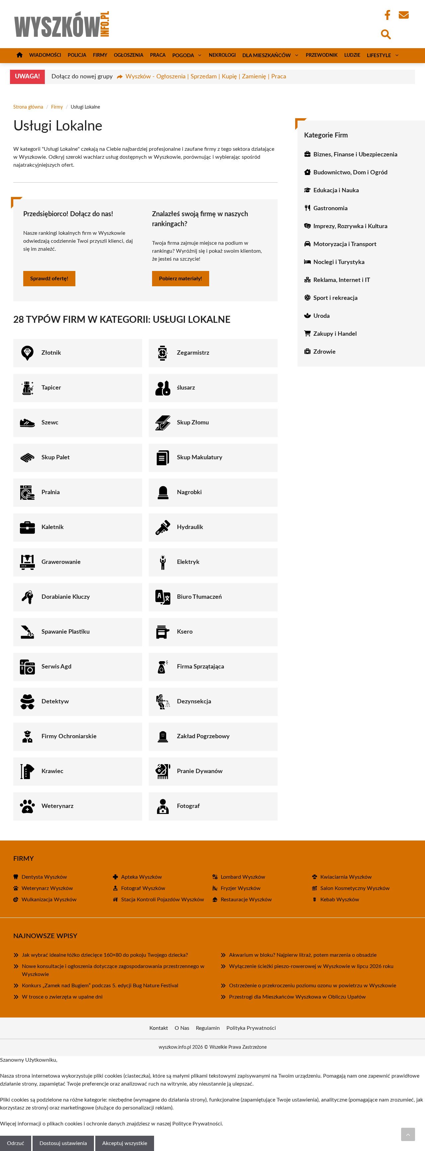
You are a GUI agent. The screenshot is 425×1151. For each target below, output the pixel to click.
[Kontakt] (403, 15)
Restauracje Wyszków (246, 899)
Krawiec (52, 771)
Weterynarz (57, 806)
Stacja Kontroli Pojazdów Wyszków (162, 899)
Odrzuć (15, 1143)
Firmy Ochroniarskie (69, 737)
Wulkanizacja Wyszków (49, 899)
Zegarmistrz (193, 353)
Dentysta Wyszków (44, 877)
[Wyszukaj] (385, 33)
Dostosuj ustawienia (63, 1143)
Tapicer (51, 388)
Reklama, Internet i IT (341, 280)
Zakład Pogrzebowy (203, 737)
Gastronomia (330, 209)
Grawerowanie (61, 562)
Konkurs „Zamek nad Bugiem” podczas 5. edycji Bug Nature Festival (100, 985)
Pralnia (51, 492)
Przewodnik (322, 55)
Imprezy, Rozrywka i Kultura (350, 226)
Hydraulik (190, 527)
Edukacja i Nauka (336, 191)
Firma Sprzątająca (200, 667)
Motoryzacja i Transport (345, 244)
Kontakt (158, 1028)
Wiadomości (45, 55)
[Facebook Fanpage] (385, 15)
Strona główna (28, 107)
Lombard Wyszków (243, 877)
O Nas (182, 1028)
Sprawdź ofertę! (49, 278)
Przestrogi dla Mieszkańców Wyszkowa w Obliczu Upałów (297, 997)
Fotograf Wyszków (143, 888)
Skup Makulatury (199, 458)
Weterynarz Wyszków (47, 888)
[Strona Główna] (19, 55)
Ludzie (352, 55)
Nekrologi (222, 55)
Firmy (100, 55)
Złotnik (51, 353)
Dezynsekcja (194, 702)
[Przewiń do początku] (408, 1134)
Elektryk (188, 562)
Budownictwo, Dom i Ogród (350, 173)
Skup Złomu (193, 423)
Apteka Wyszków (141, 877)
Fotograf (188, 806)
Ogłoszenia (128, 55)
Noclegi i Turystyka (339, 262)
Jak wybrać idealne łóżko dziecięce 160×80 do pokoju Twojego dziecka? (105, 955)
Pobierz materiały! (180, 278)
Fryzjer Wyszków (241, 888)
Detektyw (55, 702)
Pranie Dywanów (199, 771)
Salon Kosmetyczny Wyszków (355, 888)
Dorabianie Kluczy (66, 597)
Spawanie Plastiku (66, 632)
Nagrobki (189, 492)
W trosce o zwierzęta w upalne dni (62, 997)
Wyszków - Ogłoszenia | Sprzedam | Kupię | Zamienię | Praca (206, 77)
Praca (158, 55)
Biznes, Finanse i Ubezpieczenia (355, 155)
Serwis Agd (56, 667)
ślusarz (186, 388)
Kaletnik (53, 527)
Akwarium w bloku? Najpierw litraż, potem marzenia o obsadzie (303, 955)
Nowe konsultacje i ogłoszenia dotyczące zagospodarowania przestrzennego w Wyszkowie (113, 970)
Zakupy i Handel (335, 334)
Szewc (50, 423)
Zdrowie (324, 352)
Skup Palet (56, 458)
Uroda (321, 316)
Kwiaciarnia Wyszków (346, 877)
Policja (77, 55)
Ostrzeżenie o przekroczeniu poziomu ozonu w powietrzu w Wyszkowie (312, 985)
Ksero (185, 632)
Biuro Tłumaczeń (199, 597)
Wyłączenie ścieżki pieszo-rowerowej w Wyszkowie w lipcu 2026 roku (311, 966)
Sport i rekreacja (335, 298)
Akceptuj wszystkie (124, 1143)
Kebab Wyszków (339, 899)
